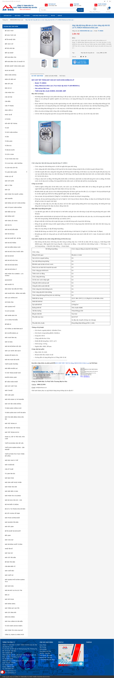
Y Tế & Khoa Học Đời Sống (47, 659)
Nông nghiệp (43, 649)
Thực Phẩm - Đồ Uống (46, 655)
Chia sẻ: (74, 56)
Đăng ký (98, 11)
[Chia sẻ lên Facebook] (81, 56)
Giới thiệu (18, 15)
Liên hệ (60, 15)
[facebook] (107, 1)
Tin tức (53, 15)
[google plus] (110, 1)
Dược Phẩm (43, 645)
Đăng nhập (92, 11)
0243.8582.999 (52, 5)
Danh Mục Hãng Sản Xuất (40, 15)
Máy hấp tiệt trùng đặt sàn (87, 52)
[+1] (86, 56)
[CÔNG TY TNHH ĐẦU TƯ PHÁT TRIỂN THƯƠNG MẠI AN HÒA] (19, 7)
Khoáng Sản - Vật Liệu (46, 657)
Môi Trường (43, 647)
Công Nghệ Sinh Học (45, 651)
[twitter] (104, 1)
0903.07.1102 (102, 5)
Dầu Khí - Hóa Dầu (45, 653)
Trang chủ (8, 15)
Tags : (73, 52)
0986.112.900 (77, 5)
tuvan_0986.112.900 (102, 52)
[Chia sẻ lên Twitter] (83, 56)
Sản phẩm (27, 15)
